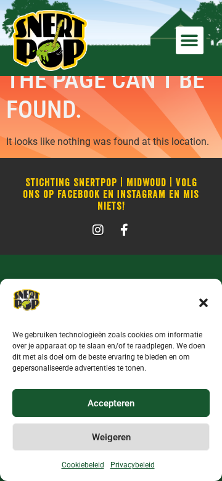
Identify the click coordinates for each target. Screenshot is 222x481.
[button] (203, 303)
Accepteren (111, 403)
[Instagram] (98, 230)
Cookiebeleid (83, 465)
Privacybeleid (132, 465)
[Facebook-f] (124, 230)
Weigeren (111, 437)
